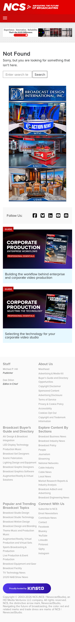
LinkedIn (43, 540)
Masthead (43, 369)
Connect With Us (51, 504)
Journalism (44, 454)
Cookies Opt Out (47, 413)
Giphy (41, 549)
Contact (42, 522)
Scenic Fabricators (12, 458)
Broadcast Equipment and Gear (19, 563)
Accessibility (45, 408)
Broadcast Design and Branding (20, 526)
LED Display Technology (15, 444)
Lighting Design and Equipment (19, 462)
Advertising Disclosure (50, 395)
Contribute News (47, 517)
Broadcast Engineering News (53, 497)
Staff (6, 364)
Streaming (44, 458)
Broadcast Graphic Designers (18, 467)
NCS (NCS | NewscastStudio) (49, 597)
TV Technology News (14, 572)
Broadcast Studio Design (16, 512)
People (42, 449)
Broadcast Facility (12, 568)
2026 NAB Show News (15, 577)
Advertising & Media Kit (50, 373)
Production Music (12, 449)
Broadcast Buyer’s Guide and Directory (18, 429)
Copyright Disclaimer (49, 386)
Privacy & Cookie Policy (50, 404)
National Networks (48, 463)
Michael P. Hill (10, 369)
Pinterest (43, 544)
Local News (44, 476)
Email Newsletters (48, 513)
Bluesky (42, 531)
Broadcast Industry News (51, 441)
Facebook (43, 526)
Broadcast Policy (47, 445)
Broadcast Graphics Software (18, 471)
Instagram (43, 553)
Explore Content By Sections (53, 429)
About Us (45, 364)
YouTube (42, 535)
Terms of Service (47, 399)
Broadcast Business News (52, 436)
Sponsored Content (48, 390)
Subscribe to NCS (47, 509)
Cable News (45, 472)
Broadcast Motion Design (16, 521)
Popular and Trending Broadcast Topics (19, 506)
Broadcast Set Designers (16, 453)
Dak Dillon (8, 380)
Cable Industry (46, 467)
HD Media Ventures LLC (17, 600)
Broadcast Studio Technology (18, 517)
